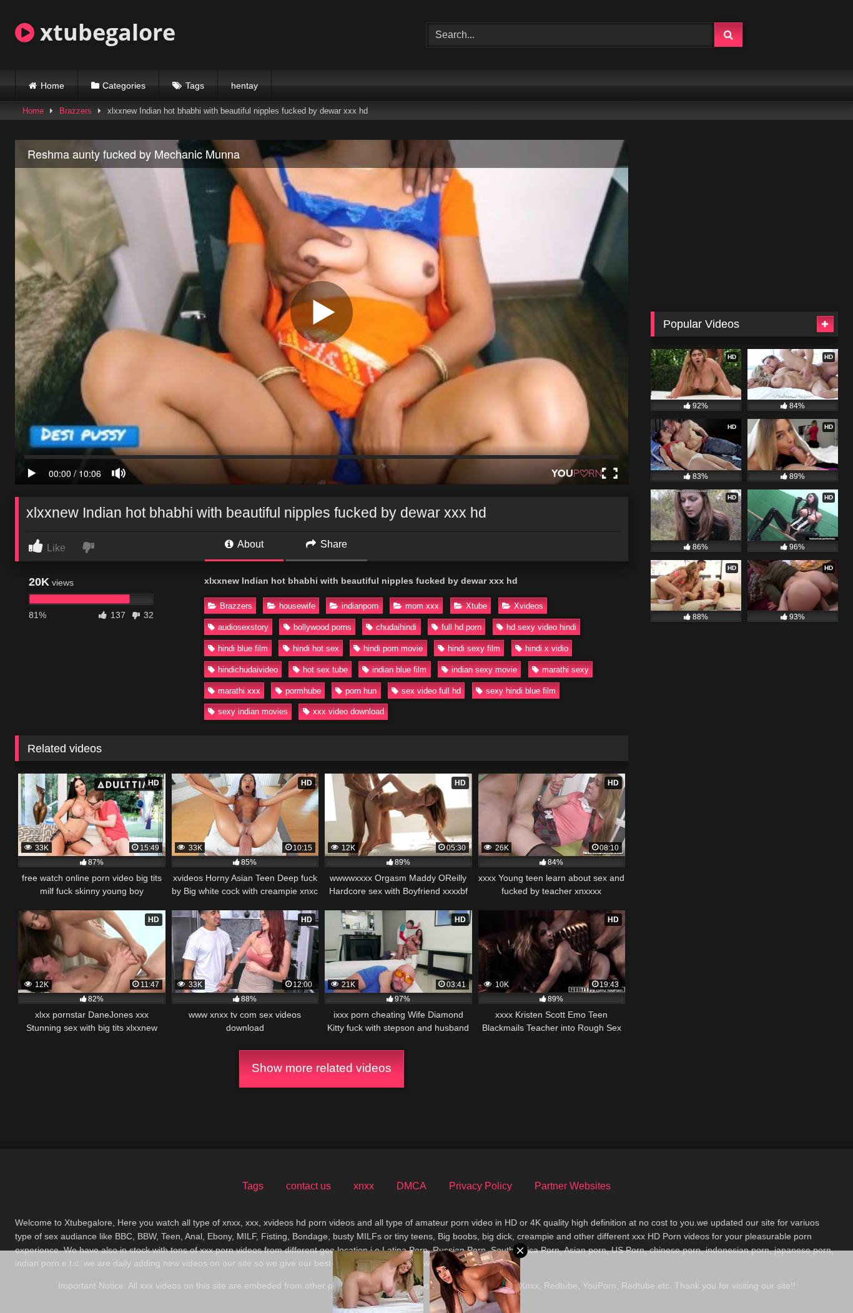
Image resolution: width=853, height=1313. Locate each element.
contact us (308, 1186)
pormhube (303, 691)
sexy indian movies (253, 711)
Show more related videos (322, 1067)
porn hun (361, 691)
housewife (297, 606)
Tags (194, 86)
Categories (123, 86)
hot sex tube (325, 669)
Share (332, 544)
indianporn (360, 606)
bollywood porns (322, 627)
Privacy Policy (480, 1186)
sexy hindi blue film (521, 691)
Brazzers (75, 111)
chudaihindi (396, 627)
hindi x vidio (546, 648)
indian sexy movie (484, 669)
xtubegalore (104, 32)
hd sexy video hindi (541, 627)
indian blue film (399, 669)
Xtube (476, 606)
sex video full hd (431, 691)
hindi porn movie (393, 648)
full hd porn (461, 627)
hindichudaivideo (248, 669)
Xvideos (528, 606)
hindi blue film (243, 648)
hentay (244, 86)
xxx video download (348, 711)
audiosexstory (243, 627)
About (249, 544)
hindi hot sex (316, 648)
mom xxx (422, 606)
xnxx (363, 1186)
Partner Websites (573, 1186)
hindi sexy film (474, 648)
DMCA (411, 1186)
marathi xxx (239, 691)
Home (52, 86)
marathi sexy (565, 669)
